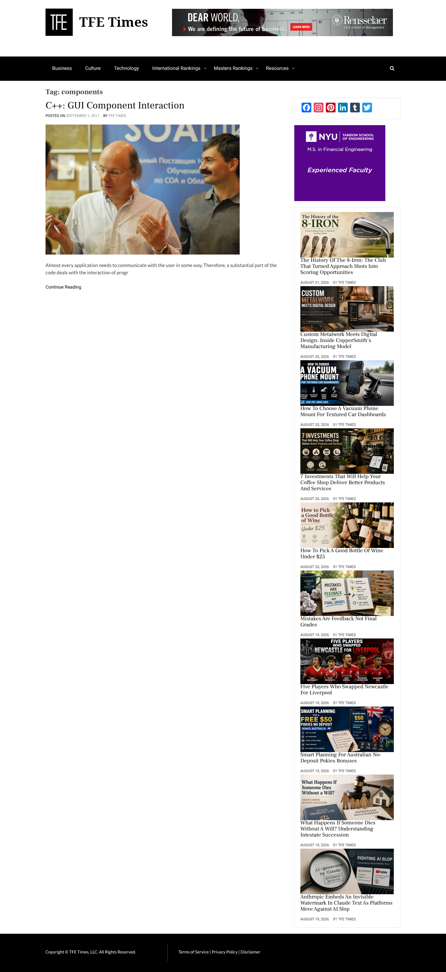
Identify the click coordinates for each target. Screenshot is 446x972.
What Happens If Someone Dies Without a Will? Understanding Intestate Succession (337, 829)
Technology (126, 68)
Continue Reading (63, 287)
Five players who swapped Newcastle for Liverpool (344, 690)
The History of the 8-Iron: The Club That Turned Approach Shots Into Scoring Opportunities (343, 267)
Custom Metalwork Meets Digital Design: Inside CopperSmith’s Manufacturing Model (338, 341)
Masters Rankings (233, 68)
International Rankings (176, 68)
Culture (93, 68)
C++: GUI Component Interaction (115, 105)
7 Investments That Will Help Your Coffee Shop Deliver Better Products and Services (342, 483)
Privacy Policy (225, 951)
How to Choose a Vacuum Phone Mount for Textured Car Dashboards (343, 412)
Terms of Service (193, 951)
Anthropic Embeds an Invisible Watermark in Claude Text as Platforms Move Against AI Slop (346, 903)
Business (62, 68)
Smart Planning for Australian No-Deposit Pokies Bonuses (340, 758)
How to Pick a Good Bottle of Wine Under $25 (341, 554)
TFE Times (117, 116)
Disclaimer (250, 951)
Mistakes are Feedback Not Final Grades (338, 622)
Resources (277, 68)
